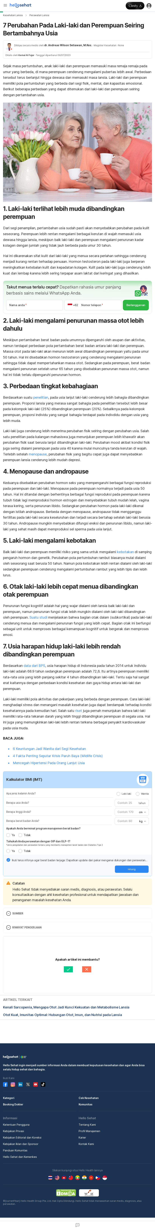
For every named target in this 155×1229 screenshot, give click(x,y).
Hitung (132, 869)
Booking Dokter (13, 1104)
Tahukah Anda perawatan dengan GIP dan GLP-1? (38, 841)
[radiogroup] (132, 794)
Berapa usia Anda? (17, 802)
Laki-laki (126, 793)
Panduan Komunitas (15, 1150)
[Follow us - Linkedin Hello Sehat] (20, 1084)
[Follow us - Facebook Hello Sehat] (5, 1084)
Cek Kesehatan (89, 1098)
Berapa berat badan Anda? (22, 820)
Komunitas (85, 1104)
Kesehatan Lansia (13, 15)
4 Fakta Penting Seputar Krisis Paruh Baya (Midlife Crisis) (58, 756)
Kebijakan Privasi (13, 1131)
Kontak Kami (86, 1144)
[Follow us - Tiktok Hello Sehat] (43, 1084)
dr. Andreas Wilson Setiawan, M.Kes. (68, 45)
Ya (13, 835)
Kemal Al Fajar (26, 55)
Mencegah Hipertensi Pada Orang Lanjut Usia (49, 763)
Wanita (145, 793)
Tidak (27, 835)
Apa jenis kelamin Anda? (21, 793)
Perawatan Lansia (39, 15)
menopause (38, 454)
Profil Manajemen (89, 1131)
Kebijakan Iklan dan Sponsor (20, 1144)
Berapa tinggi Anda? (18, 811)
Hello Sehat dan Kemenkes (20, 1156)
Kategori (8, 1098)
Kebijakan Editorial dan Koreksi (22, 1137)
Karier (82, 1137)
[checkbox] (8, 860)
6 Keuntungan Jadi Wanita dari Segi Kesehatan (49, 749)
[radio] (118, 794)
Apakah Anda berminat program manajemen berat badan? (43, 828)
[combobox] (142, 812)
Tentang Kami (87, 1124)
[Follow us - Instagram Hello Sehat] (13, 1084)
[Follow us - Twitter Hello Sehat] (28, 1084)
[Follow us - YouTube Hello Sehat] (35, 1084)
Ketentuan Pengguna (16, 1124)
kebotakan (125, 552)
